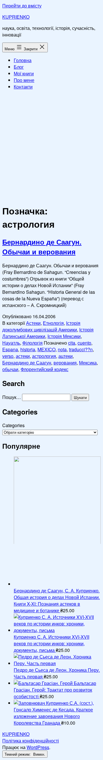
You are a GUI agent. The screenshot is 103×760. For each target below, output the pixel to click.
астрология (44, 356)
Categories (13, 425)
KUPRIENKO (15, 17)
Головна (22, 60)
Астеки (33, 323)
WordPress (38, 747)
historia (27, 349)
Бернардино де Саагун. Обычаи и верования (42, 246)
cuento (84, 342)
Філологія (32, 342)
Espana (10, 349)
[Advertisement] (51, 146)
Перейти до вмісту (21, 5)
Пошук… (11, 397)
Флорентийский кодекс (44, 369)
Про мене (24, 80)
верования (65, 362)
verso (7, 356)
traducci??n (81, 349)
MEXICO (46, 349)
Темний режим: (18, 754)
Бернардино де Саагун (26, 362)
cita (71, 342)
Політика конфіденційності (30, 740)
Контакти (23, 86)
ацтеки (65, 356)
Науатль (11, 342)
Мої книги (24, 73)
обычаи (10, 369)
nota (62, 349)
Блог (19, 67)
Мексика (88, 362)
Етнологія (53, 323)
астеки (23, 356)
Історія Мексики (64, 336)
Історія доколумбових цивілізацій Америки (41, 326)
